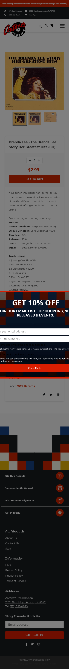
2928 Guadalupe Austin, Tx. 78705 (42, 11)
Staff (8, 548)
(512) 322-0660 (14, 15)
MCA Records (26, 386)
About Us (11, 538)
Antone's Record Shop (19, 598)
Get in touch (12, 513)
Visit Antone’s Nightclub (19, 500)
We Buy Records (15, 11)
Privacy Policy (14, 575)
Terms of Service (15, 581)
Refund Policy (13, 570)
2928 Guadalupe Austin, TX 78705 (25, 602)
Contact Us (12, 543)
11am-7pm (33, 15)
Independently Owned (19, 488)
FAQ (8, 565)
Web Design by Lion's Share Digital (34, 663)
